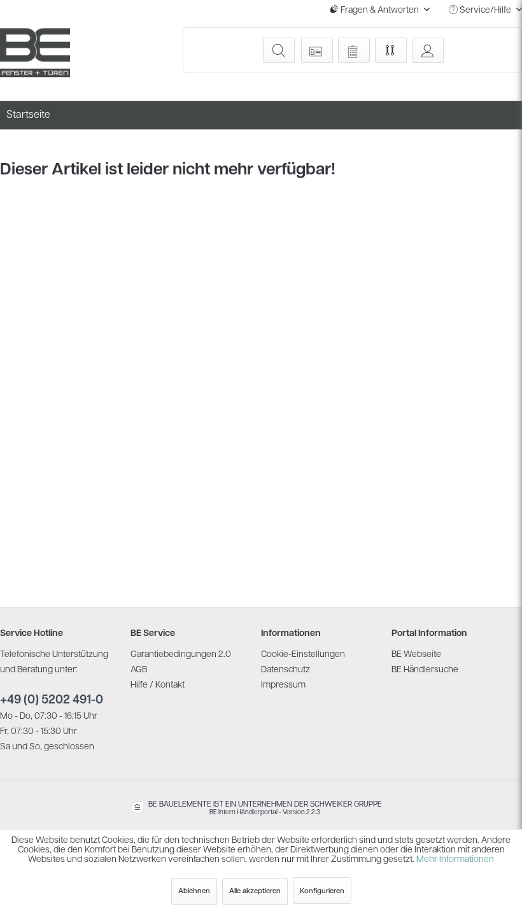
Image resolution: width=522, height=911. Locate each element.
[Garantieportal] (317, 50)
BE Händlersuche (425, 670)
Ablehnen (194, 891)
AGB (138, 670)
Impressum (283, 685)
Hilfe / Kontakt (157, 685)
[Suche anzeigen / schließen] (279, 50)
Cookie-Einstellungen (303, 655)
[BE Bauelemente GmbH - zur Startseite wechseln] (35, 52)
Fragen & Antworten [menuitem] (380, 10)
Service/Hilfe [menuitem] (485, 10)
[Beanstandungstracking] (354, 50)
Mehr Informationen (455, 860)
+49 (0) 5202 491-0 (51, 701)
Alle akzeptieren (255, 891)
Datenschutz (285, 670)
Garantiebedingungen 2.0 (180, 655)
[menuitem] (278, 50)
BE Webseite (416, 655)
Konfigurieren (322, 891)
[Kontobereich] (428, 50)
